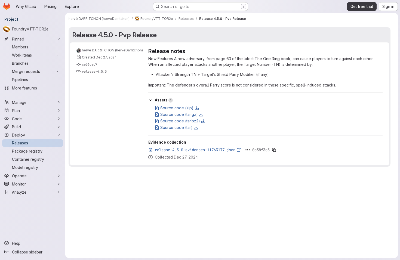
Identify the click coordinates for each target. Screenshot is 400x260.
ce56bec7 (89, 64)
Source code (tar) (176, 127)
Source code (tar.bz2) (180, 121)
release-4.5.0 (94, 71)
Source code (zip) (176, 108)
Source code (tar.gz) (179, 114)
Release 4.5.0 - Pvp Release (114, 35)
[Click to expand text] (247, 149)
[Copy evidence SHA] (274, 150)
